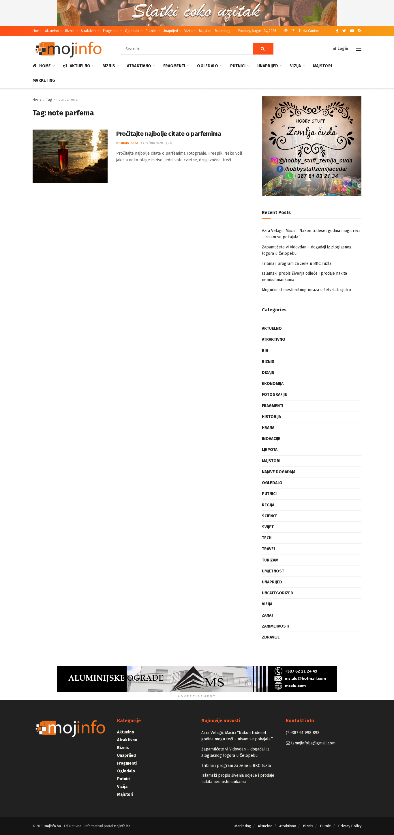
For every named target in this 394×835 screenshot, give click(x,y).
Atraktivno (89, 31)
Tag (49, 100)
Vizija (188, 31)
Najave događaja (278, 471)
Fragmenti (111, 31)
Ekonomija (273, 383)
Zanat (267, 615)
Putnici (151, 31)
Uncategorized (277, 593)
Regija (268, 505)
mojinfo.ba (129, 143)
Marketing (222, 31)
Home (37, 31)
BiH (265, 350)
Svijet (268, 527)
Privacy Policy (349, 826)
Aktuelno (52, 31)
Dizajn (268, 372)
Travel (269, 548)
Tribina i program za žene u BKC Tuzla (296, 263)
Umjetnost (273, 571)
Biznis (69, 31)
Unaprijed (170, 31)
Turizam (270, 560)
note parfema (67, 100)
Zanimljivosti (275, 626)
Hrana (268, 427)
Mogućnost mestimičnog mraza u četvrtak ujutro (306, 289)
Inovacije (271, 438)
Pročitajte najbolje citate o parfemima (168, 134)
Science (269, 516)
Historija (271, 416)
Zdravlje (271, 637)
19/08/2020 (153, 143)
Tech (266, 538)
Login (342, 48)
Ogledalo (132, 31)
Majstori (205, 31)
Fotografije (274, 394)
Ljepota (269, 449)
